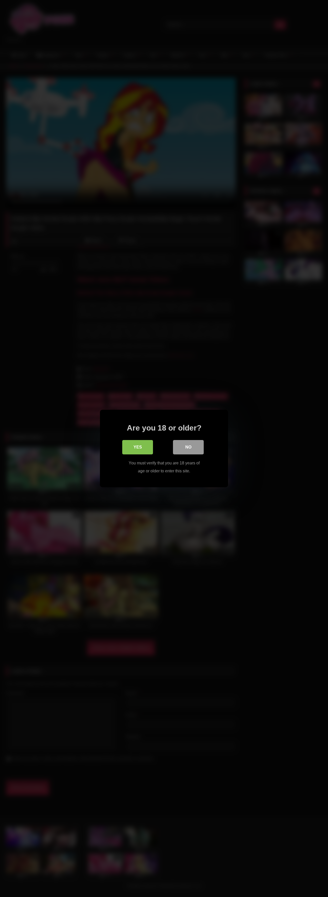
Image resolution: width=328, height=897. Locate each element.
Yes (138, 447)
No (188, 447)
